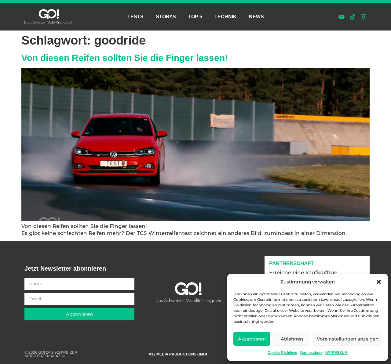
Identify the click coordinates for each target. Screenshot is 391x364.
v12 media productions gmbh (179, 354)
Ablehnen (292, 339)
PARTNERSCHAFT (291, 263)
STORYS (166, 16)
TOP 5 (195, 16)
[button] (379, 282)
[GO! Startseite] (48, 16)
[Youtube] (341, 17)
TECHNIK (225, 16)
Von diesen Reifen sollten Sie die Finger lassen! (124, 58)
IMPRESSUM (336, 353)
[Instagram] (363, 17)
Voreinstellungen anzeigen (347, 339)
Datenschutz (311, 353)
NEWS (256, 16)
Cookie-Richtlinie (282, 353)
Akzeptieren (252, 339)
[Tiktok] (352, 17)
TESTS (135, 16)
